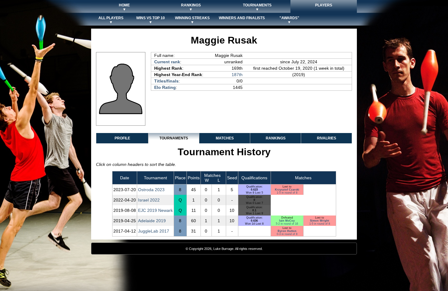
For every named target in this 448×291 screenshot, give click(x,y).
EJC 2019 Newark (155, 210)
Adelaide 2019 (152, 220)
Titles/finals (166, 81)
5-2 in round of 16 (287, 223)
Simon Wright (319, 220)
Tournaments (173, 138)
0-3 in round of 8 (287, 234)
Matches (225, 138)
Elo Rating (165, 87)
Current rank (167, 61)
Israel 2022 (149, 200)
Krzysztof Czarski (287, 189)
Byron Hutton (287, 231)
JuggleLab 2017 (153, 231)
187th (237, 74)
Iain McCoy (287, 220)
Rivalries (326, 138)
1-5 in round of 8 (287, 192)
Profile (122, 138)
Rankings (276, 138)
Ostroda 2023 (151, 189)
